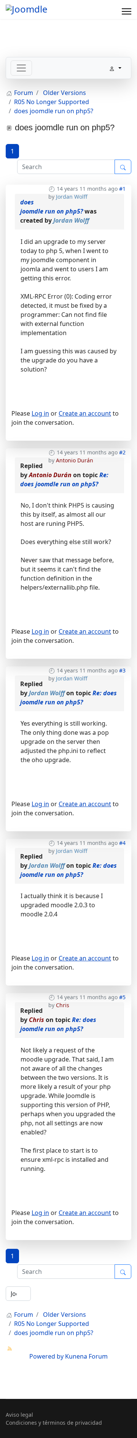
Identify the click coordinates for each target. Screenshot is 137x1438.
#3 (122, 670)
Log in (40, 413)
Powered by (46, 1356)
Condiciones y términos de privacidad (54, 1422)
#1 (122, 188)
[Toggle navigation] (21, 68)
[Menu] (126, 11)
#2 (122, 452)
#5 (122, 997)
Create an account (85, 413)
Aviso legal (19, 1414)
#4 (122, 842)
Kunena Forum (86, 1356)
